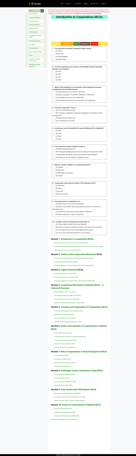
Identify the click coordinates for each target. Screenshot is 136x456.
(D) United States (60, 59)
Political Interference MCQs (62, 378)
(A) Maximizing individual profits (65, 149)
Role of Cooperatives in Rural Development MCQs (84, 351)
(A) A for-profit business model (65, 110)
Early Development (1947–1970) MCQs (65, 292)
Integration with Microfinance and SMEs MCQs (67, 416)
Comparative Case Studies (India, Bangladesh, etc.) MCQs (70, 397)
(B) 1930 (58, 133)
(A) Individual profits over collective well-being (70, 92)
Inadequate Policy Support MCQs (63, 385)
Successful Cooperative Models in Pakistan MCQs (68, 393)
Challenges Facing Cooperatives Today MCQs (82, 370)
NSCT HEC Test (94, 3)
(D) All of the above (61, 194)
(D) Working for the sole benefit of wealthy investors (72, 157)
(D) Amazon (59, 176)
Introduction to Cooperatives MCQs (77, 239)
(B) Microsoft (59, 170)
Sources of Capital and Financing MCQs (65, 318)
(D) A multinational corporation (65, 121)
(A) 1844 (58, 71)
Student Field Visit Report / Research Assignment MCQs (70, 400)
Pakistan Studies (33, 28)
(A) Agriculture (60, 185)
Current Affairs (33, 14)
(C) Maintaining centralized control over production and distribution (76, 154)
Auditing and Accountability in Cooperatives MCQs (68, 321)
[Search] (42, 10)
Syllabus (86, 3)
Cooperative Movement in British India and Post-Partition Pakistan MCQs (74, 265)
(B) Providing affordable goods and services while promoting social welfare (79, 152)
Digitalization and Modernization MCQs (65, 412)
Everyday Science (33, 21)
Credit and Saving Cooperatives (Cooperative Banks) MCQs (70, 336)
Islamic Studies (33, 32)
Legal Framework (69, 270)
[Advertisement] (79, 31)
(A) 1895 (58, 130)
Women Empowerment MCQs (63, 366)
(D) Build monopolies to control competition (69, 214)
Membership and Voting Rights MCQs (65, 314)
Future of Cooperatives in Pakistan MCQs (81, 405)
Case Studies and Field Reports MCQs (78, 389)
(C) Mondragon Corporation (64, 173)
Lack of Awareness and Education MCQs (65, 381)
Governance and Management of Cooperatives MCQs (69, 311)
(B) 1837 (58, 74)
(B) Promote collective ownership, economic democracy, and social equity (78, 227)
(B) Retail (58, 188)
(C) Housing (59, 191)
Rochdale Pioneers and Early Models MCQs (66, 262)
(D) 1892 (58, 80)
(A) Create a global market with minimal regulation (71, 224)
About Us (68, 3)
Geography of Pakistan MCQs (35, 36)
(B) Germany (59, 54)
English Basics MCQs (34, 41)
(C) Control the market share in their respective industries (73, 211)
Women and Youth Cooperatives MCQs (65, 343)
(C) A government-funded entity (65, 118)
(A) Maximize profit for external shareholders (69, 204)
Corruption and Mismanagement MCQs (65, 374)
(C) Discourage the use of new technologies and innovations (74, 230)
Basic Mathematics (34, 24)
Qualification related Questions (34, 65)
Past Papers (78, 3)
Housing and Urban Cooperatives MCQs (65, 347)
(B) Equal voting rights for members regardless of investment (74, 95)
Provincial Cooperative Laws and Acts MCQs (66, 277)
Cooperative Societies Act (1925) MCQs (65, 273)
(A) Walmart (59, 167)
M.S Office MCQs (33, 48)
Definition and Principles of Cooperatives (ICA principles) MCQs (71, 243)
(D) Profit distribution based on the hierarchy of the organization (75, 100)
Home (62, 3)
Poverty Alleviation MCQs (61, 355)
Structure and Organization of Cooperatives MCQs (84, 307)
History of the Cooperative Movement (79, 254)
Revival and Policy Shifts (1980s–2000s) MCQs (67, 299)
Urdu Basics (32, 44)
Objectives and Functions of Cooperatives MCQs (68, 250)
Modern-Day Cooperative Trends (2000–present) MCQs (69, 302)
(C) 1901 (58, 77)
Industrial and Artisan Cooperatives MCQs (66, 340)
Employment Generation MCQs (63, 359)
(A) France (58, 51)
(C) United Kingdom (61, 56)
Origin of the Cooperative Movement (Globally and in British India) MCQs (74, 258)
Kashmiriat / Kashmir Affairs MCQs (34, 60)
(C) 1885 (58, 136)
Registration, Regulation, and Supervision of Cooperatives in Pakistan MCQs (75, 280)
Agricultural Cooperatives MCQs (63, 333)
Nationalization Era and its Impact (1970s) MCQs (68, 295)
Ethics (31, 55)
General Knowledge (34, 17)
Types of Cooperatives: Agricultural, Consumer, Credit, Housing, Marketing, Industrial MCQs (79, 246)
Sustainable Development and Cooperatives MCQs (64, 419)
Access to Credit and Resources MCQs (65, 362)
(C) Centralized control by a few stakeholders (69, 97)
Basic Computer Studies (35, 52)
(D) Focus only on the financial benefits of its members (72, 233)
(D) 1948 (58, 139)
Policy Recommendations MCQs (63, 408)
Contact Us (103, 3)
